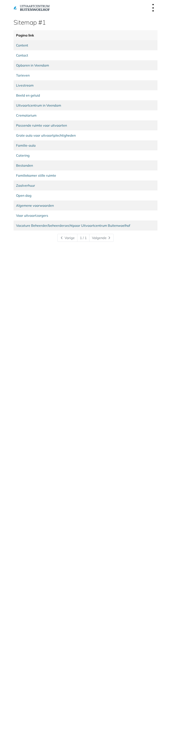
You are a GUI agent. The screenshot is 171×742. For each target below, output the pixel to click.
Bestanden (24, 165)
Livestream (25, 85)
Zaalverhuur (25, 185)
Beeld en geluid (28, 95)
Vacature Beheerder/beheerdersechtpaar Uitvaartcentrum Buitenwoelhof (73, 225)
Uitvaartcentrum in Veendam (38, 105)
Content (22, 45)
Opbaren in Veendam (32, 65)
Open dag (23, 195)
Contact (22, 55)
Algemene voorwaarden (35, 205)
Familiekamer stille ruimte (36, 175)
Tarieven (23, 75)
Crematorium (26, 115)
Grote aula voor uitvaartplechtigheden (46, 135)
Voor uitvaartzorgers (32, 215)
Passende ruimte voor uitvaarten (41, 125)
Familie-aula (26, 145)
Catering (23, 155)
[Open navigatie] (153, 8)
